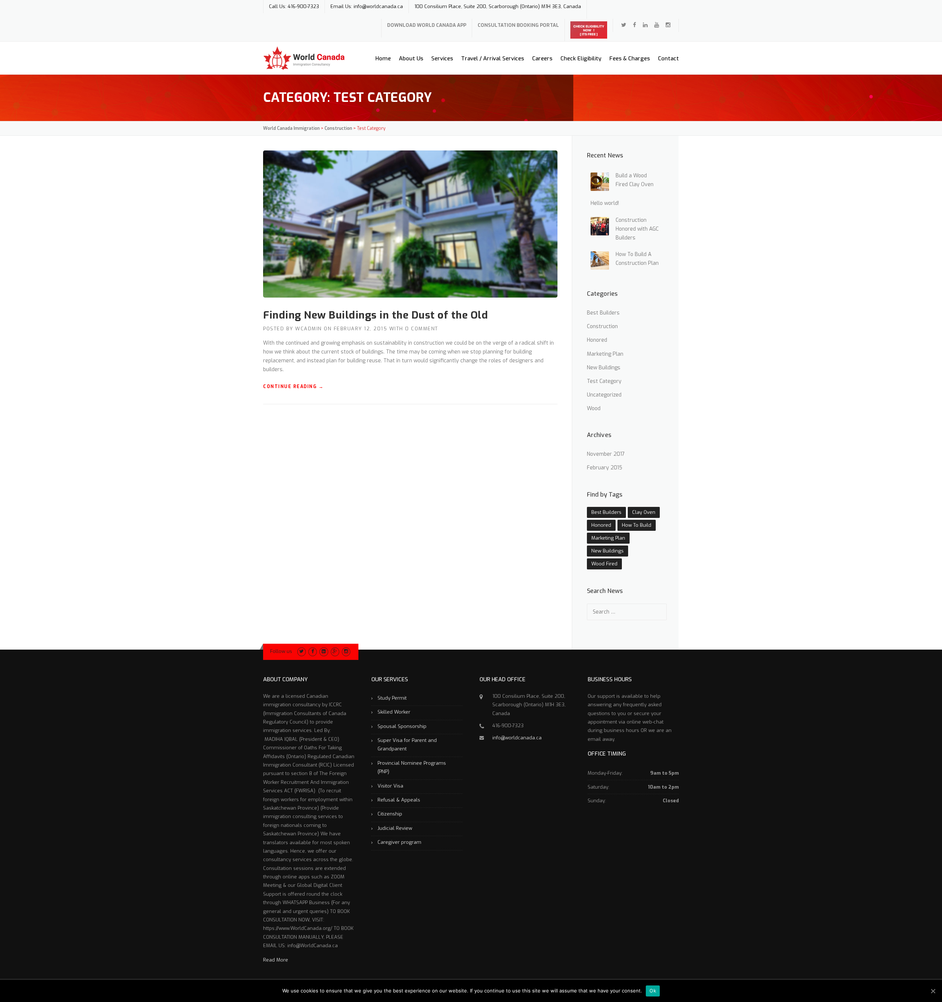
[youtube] (656, 25)
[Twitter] (623, 25)
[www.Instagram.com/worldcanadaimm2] (668, 25)
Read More (275, 960)
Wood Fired (604, 564)
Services (442, 58)
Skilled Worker (394, 712)
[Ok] (932, 991)
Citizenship (390, 814)
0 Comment (421, 329)
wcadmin (308, 329)
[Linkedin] (645, 25)
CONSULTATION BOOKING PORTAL (518, 25)
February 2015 (604, 467)
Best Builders (603, 312)
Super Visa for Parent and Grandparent (407, 744)
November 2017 (606, 454)
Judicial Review (395, 828)
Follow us (281, 651)
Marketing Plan (605, 354)
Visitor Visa (390, 786)
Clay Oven (643, 512)
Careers (542, 58)
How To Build (636, 525)
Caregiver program (399, 842)
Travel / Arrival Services (492, 58)
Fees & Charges (629, 58)
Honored (597, 340)
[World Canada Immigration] (304, 57)
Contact (668, 58)
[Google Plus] (335, 651)
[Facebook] (634, 25)
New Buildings (603, 367)
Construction (602, 326)
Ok (652, 991)
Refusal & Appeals (399, 800)
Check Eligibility (580, 58)
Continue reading (293, 386)
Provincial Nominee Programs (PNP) (412, 767)
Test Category (604, 381)
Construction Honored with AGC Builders (637, 229)
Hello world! (605, 203)
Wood (594, 408)
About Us (411, 58)
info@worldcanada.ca (517, 738)
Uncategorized (604, 394)
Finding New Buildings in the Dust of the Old (375, 315)
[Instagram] (346, 651)
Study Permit (392, 698)
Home (383, 58)
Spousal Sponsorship (402, 726)
